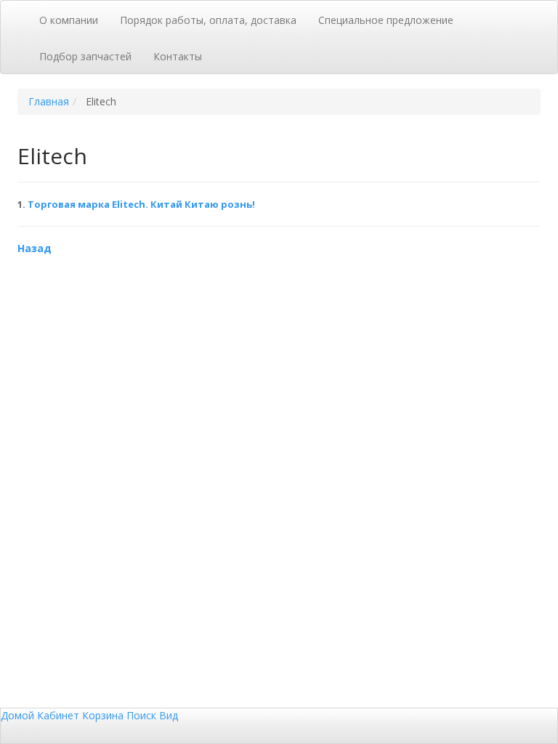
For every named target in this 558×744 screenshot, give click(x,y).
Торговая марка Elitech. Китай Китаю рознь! (141, 204)
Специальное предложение (385, 20)
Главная (48, 101)
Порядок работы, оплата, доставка (208, 20)
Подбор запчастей (85, 56)
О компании (68, 20)
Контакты (177, 56)
